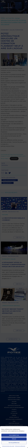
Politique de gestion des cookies (8, 446)
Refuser (14, 439)
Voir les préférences (14, 442)
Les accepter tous (14, 435)
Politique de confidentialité (20, 446)
